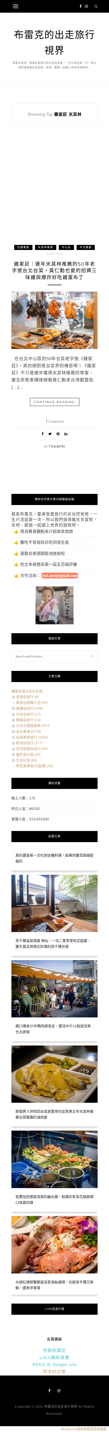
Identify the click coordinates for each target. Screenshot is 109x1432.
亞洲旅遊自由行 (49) (32, 748)
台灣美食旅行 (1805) (32, 737)
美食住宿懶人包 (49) (32, 702)
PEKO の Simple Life (54, 1364)
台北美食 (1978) (28, 731)
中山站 (66, 247)
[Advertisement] (54, 189)
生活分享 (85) (26, 760)
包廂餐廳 (23, 247)
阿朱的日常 (54, 1371)
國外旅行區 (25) (28, 754)
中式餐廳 (86, 247)
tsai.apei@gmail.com (59, 575)
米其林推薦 (45, 247)
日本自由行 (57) (28, 714)
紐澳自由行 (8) (27, 696)
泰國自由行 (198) (29, 708)
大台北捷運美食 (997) (33, 725)
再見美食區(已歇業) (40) (34, 766)
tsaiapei (57, 446)
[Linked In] (65, 434)
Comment (54, 421)
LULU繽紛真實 (54, 1357)
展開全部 (18, 691)
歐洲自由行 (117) (29, 743)
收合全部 (35, 691)
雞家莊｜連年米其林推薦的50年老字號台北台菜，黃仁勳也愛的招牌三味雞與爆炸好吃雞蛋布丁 (54, 270)
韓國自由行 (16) (28, 720)
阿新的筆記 (54, 1350)
